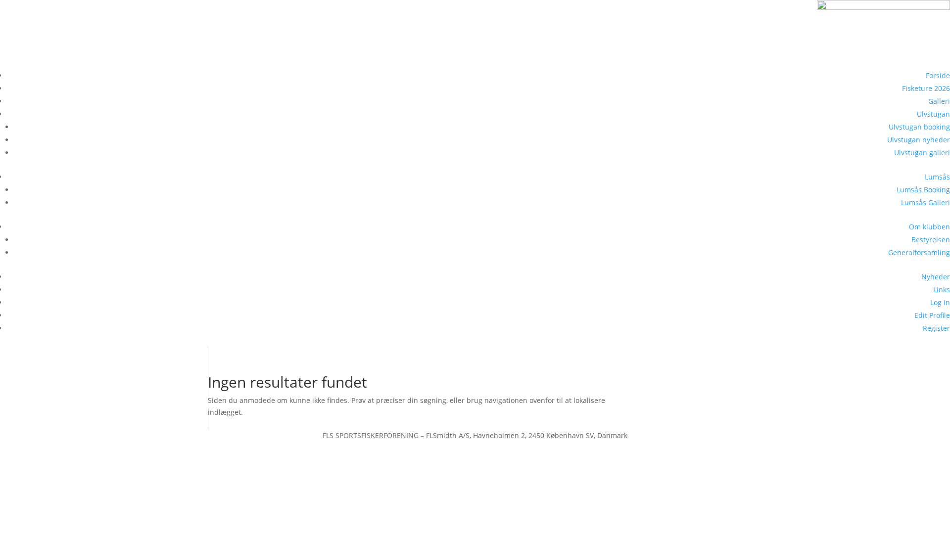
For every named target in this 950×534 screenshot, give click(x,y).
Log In (940, 302)
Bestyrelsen (930, 239)
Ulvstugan (933, 114)
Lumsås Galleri (925, 202)
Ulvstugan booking (919, 127)
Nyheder (935, 276)
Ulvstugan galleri (922, 152)
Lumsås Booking (923, 189)
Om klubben (929, 226)
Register (936, 328)
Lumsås (937, 176)
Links (941, 289)
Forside (938, 75)
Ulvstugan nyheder (918, 139)
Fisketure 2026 (926, 88)
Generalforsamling (919, 252)
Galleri (939, 101)
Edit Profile (932, 315)
